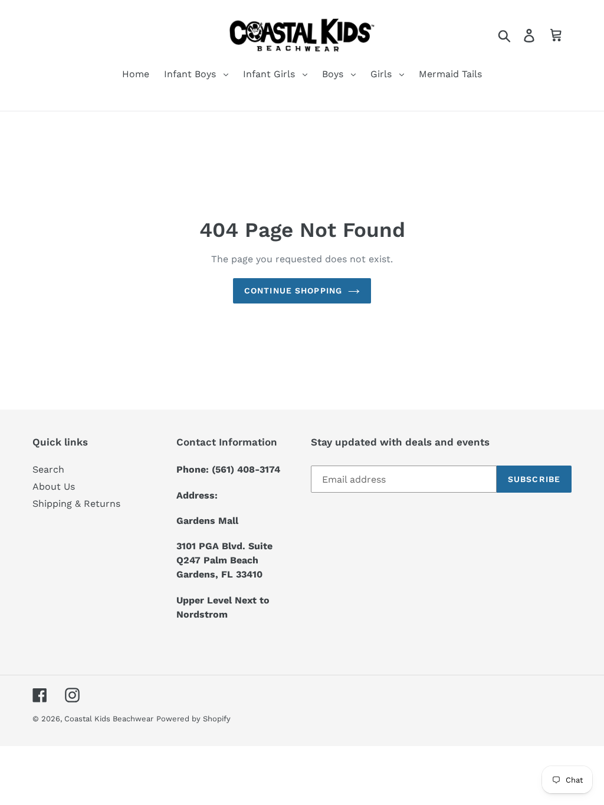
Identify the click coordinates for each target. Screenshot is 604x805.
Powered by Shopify (193, 718)
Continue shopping (293, 290)
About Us (53, 486)
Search (48, 469)
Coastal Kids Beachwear (108, 718)
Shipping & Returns (76, 503)
